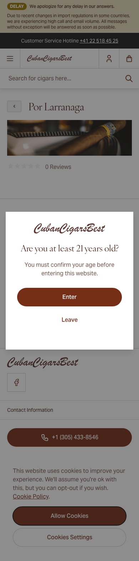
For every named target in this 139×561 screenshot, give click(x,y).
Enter (69, 297)
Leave (70, 320)
